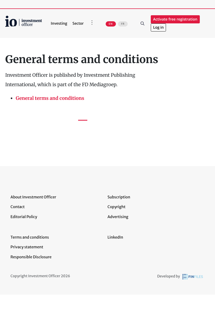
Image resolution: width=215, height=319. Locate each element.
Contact (17, 206)
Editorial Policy (23, 216)
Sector (78, 23)
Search (142, 23)
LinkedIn (115, 237)
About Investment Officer (33, 197)
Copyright (116, 206)
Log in (158, 27)
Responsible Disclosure (31, 257)
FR (123, 23)
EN (111, 23)
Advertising (118, 216)
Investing (59, 23)
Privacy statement (26, 247)
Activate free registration (175, 19)
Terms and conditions (29, 237)
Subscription (119, 197)
